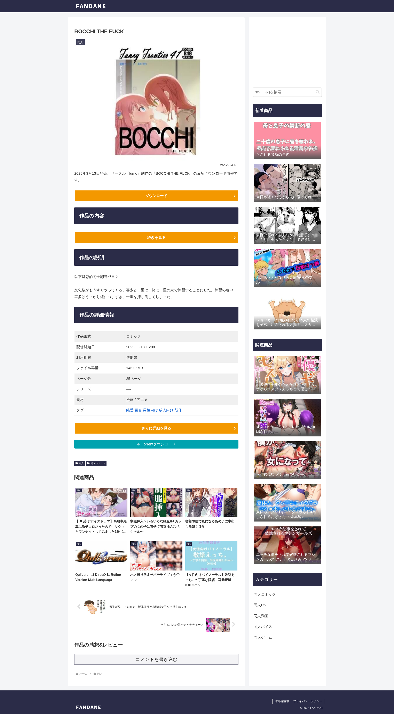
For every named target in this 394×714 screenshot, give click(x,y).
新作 (178, 410)
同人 (81, 463)
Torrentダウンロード (158, 444)
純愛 (130, 410)
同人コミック (97, 463)
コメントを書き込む (156, 659)
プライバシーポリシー (307, 701)
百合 (138, 410)
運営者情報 (282, 701)
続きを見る (156, 238)
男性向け (150, 410)
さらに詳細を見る (156, 428)
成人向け (166, 410)
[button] (317, 92)
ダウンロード (156, 196)
